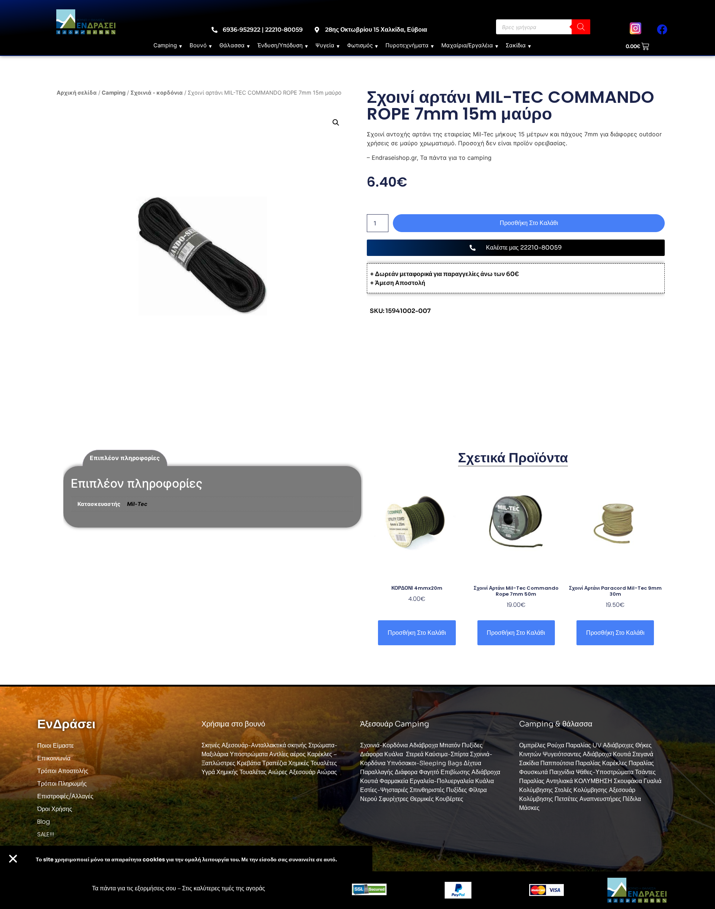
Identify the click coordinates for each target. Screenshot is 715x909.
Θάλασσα (232, 45)
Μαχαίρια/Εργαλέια (467, 45)
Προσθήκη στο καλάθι (529, 223)
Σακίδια (516, 45)
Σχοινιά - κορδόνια (156, 92)
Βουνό (198, 45)
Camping (165, 45)
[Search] (581, 26)
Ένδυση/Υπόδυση (280, 45)
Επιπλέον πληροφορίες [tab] (125, 458)
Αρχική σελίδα (77, 92)
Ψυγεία (324, 45)
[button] (336, 122)
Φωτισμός (360, 45)
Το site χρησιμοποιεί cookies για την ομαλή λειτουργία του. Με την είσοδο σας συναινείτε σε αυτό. (186, 859)
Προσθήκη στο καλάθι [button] (417, 632)
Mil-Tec (137, 504)
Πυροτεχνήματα (407, 45)
